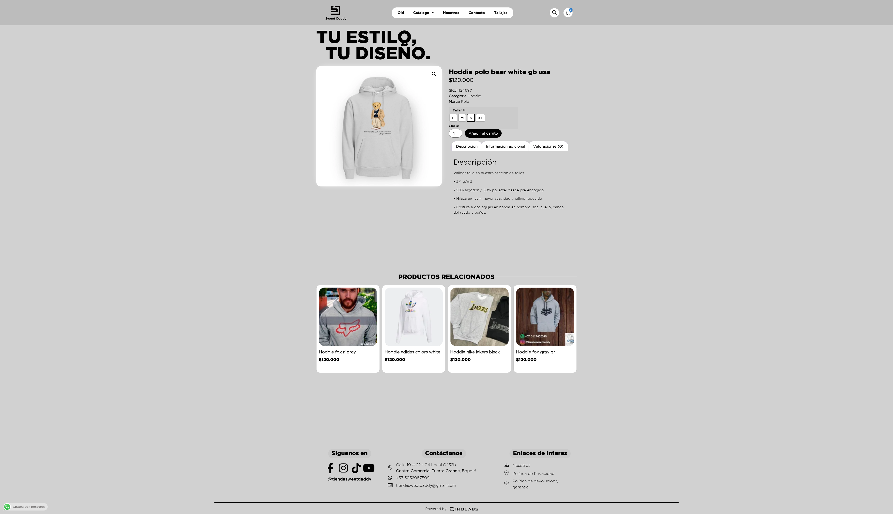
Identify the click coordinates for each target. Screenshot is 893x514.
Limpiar (454, 125)
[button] (554, 12)
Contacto (477, 13)
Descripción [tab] (467, 146)
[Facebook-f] (330, 468)
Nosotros (451, 13)
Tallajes (500, 13)
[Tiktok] (356, 468)
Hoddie (474, 96)
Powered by (435, 509)
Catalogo (421, 13)
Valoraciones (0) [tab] (548, 146)
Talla (456, 110)
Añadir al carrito (483, 133)
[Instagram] (343, 468)
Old (401, 13)
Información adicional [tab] (505, 146)
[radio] (453, 117)
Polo (465, 101)
